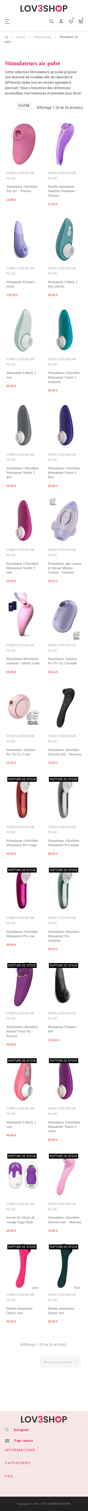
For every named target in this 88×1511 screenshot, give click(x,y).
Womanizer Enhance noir (62, 1029)
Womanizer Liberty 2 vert (21, 375)
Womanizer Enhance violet (20, 284)
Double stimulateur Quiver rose (19, 1311)
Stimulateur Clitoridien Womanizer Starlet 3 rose (22, 568)
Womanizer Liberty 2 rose (21, 1124)
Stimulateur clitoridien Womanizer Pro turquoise (63, 936)
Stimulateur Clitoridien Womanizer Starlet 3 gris (22, 472)
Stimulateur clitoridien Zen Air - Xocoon (22, 189)
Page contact (23, 1440)
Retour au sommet (60, 1362)
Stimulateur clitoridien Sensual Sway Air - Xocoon (22, 1031)
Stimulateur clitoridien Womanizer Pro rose (22, 934)
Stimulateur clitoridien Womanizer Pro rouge (22, 843)
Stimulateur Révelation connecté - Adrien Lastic (23, 661)
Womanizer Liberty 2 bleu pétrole (62, 284)
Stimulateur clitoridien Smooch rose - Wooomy (64, 1220)
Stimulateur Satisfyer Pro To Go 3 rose (21, 752)
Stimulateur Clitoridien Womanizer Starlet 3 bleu (64, 472)
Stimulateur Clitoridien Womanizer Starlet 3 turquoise (64, 377)
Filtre (24, 105)
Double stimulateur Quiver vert (61, 1311)
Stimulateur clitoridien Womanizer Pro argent (63, 843)
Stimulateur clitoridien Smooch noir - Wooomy (64, 752)
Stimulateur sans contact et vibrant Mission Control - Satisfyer (64, 568)
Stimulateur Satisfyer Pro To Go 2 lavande (62, 661)
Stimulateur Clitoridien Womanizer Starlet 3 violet (64, 1126)
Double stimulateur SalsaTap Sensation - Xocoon (62, 191)
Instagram (21, 1430)
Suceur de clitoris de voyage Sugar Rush (20, 1220)
